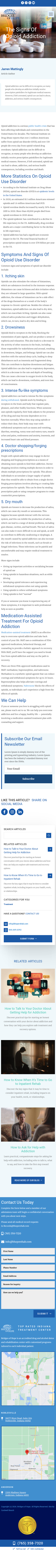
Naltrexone (29, 686)
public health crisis (37, 126)
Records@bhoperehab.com (16, 1226)
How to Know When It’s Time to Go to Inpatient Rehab (28, 1082)
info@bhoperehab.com (18, 924)
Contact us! (32, 913)
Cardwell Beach (7, 1510)
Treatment (25, 43)
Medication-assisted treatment (15, 632)
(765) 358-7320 (30, 1543)
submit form (27, 938)
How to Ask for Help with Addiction (28, 1149)
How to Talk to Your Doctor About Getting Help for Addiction (28, 1010)
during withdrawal (10, 400)
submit (42, 1313)
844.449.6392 (15, 930)
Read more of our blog (27, 1180)
